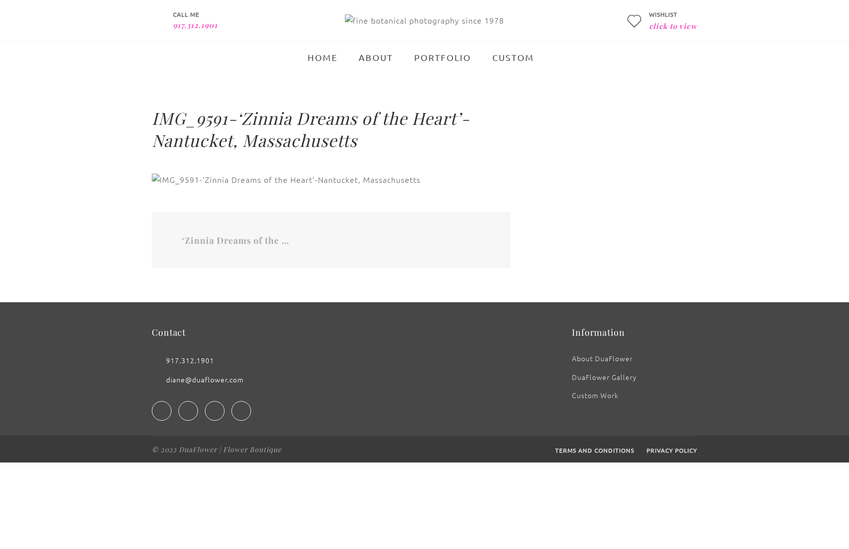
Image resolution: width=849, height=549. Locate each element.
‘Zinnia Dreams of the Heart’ (237, 240)
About (376, 57)
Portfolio (442, 57)
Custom (513, 57)
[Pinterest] (241, 411)
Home (323, 57)
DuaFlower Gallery (604, 377)
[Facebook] (161, 411)
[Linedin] (215, 411)
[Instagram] (188, 411)
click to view (673, 26)
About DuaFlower (602, 358)
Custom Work (595, 395)
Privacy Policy (672, 450)
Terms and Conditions (594, 450)
